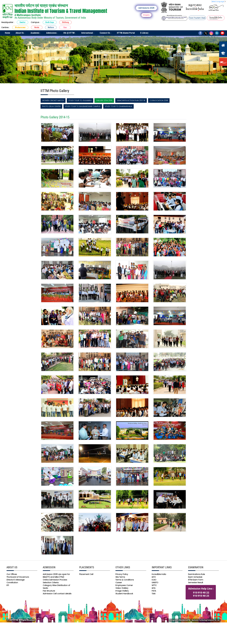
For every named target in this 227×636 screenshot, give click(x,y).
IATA (153, 588)
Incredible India (159, 574)
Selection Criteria (51, 582)
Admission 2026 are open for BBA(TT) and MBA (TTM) (56, 575)
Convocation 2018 (159, 100)
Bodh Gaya (49, 22)
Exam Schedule (195, 577)
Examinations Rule (196, 574)
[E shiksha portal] (223, 62)
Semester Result (195, 582)
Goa (65, 27)
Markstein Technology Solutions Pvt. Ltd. (206, 620)
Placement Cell (86, 574)
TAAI (153, 593)
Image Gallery (122, 590)
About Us (20, 33)
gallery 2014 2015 (104, 100)
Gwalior (22, 22)
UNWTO (155, 582)
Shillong (65, 22)
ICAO (154, 579)
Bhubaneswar (20, 27)
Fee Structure (49, 590)
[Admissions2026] (223, 53)
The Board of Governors (18, 577)
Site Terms (120, 577)
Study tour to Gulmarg (80, 100)
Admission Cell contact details (57, 593)
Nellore (51, 27)
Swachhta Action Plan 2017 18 (131, 100)
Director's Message (16, 579)
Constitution (12, 582)
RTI (8, 585)
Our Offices (12, 574)
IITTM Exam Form (195, 579)
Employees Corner (124, 585)
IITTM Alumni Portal (126, 33)
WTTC (154, 585)
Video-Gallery (121, 588)
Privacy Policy (121, 574)
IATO (154, 577)
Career (118, 582)
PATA (154, 590)
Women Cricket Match (53, 100)
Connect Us (105, 33)
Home (7, 33)
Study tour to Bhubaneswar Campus (82, 106)
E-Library (144, 33)
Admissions (51, 33)
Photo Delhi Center (51, 106)
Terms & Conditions (124, 579)
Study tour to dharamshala (118, 106)
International (87, 33)
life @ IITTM (69, 33)
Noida (36, 27)
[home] (223, 45)
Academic (35, 33)
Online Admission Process (55, 579)
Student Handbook (124, 593)
